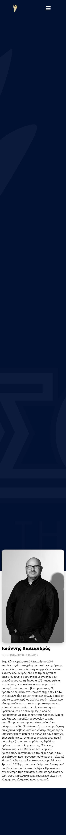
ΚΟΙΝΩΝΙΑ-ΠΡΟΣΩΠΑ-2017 (20, 655)
